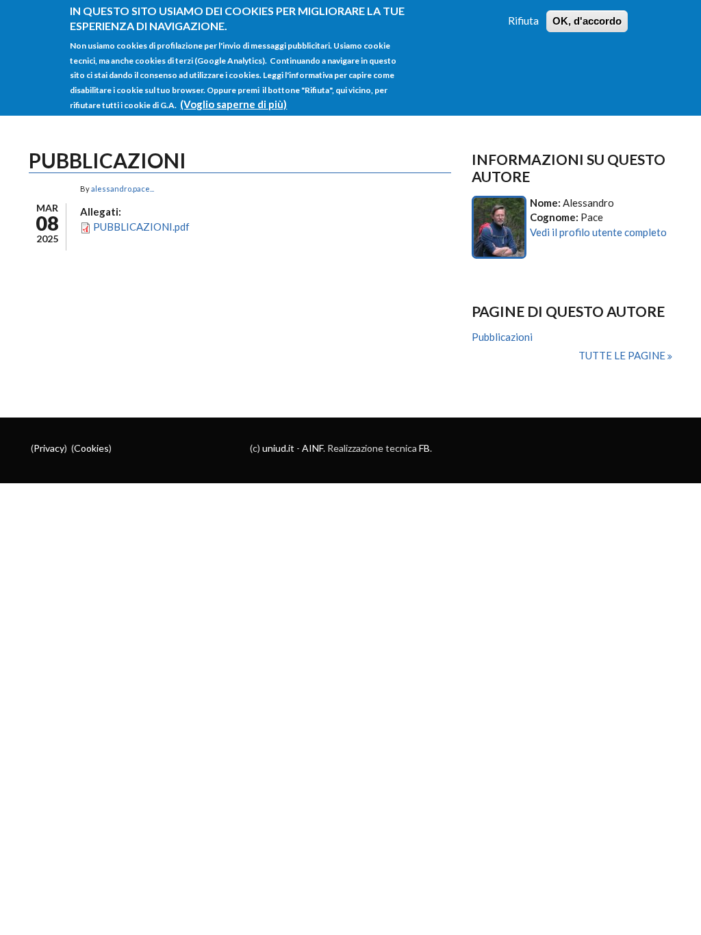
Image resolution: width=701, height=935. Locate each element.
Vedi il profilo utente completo (598, 232)
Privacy (49, 448)
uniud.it (278, 448)
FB (424, 448)
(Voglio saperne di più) (233, 104)
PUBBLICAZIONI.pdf (141, 226)
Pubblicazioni (502, 337)
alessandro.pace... (122, 188)
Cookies (91, 448)
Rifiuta (523, 20)
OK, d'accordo (587, 21)
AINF (312, 448)
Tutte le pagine (622, 355)
